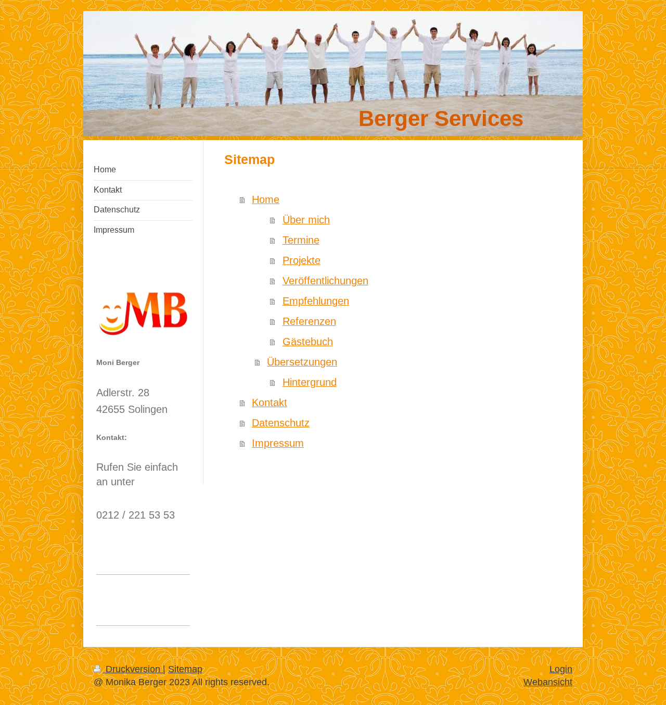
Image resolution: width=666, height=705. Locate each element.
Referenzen (309, 321)
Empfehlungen (316, 301)
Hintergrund (310, 382)
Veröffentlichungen (325, 280)
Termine (301, 240)
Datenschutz (281, 423)
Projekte (302, 260)
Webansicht (547, 682)
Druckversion (133, 669)
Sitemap (185, 669)
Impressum (278, 443)
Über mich (306, 219)
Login (560, 669)
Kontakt (269, 402)
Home (265, 199)
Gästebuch (308, 341)
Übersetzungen (302, 362)
